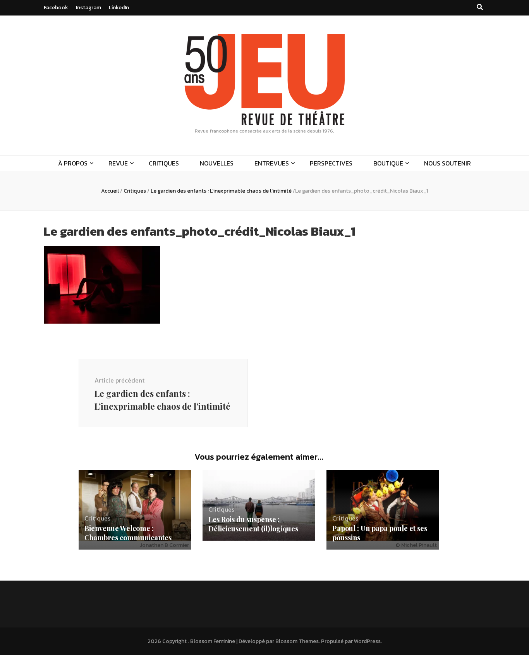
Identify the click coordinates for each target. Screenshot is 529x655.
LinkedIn (119, 7)
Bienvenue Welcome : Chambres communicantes (128, 533)
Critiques (135, 191)
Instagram (88, 7)
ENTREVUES (271, 163)
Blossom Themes (297, 641)
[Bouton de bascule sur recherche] (480, 7)
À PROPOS (73, 163)
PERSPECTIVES (331, 163)
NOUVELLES (217, 163)
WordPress (367, 641)
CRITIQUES (164, 163)
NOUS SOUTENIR (447, 163)
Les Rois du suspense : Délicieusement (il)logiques (253, 524)
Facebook (56, 7)
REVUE (118, 163)
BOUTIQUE (388, 163)
